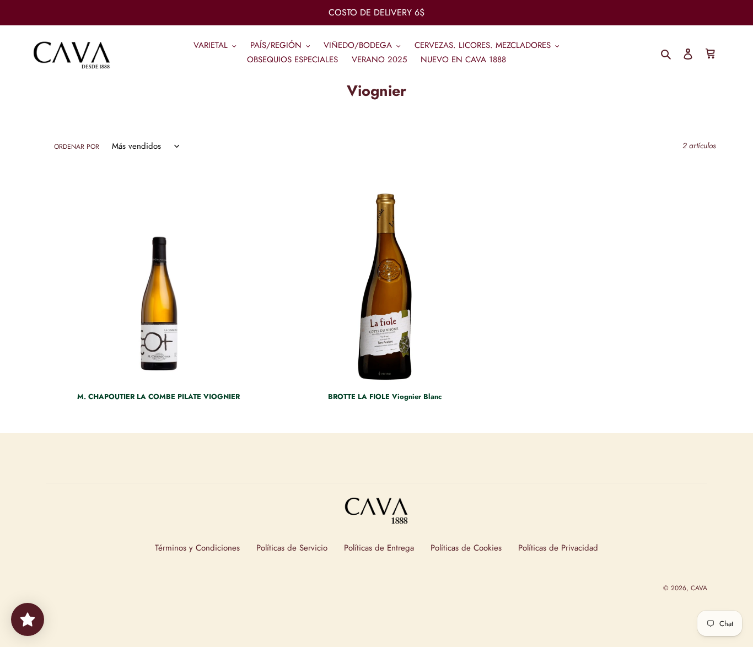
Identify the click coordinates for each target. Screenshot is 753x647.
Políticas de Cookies (466, 548)
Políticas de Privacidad (558, 548)
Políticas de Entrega (379, 548)
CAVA (699, 588)
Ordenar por (76, 147)
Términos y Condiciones (197, 548)
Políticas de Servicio (291, 548)
